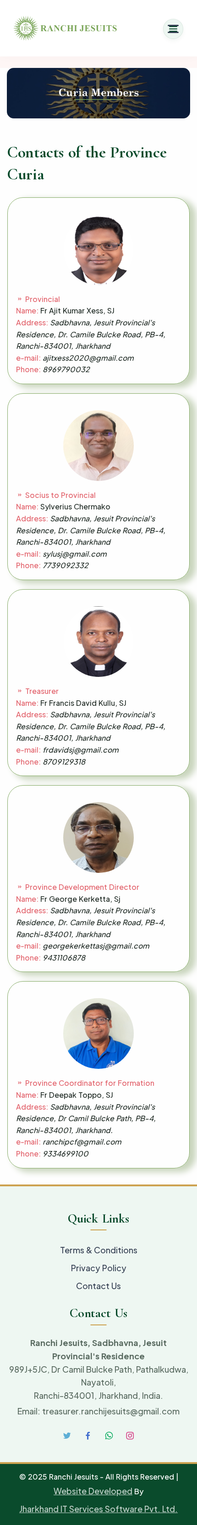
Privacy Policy (98, 1267)
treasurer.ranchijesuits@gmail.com (111, 1411)
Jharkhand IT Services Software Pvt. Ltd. (98, 1508)
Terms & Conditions (98, 1250)
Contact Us (98, 1285)
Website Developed (93, 1491)
